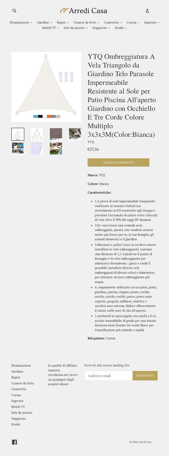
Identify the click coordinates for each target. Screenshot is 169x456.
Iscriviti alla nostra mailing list (106, 365)
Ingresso (150, 22)
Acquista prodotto (118, 162)
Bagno (62, 22)
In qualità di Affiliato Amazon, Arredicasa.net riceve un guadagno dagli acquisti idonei (63, 374)
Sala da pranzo (75, 28)
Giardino (43, 22)
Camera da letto (85, 22)
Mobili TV (49, 28)
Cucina (132, 22)
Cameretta (112, 22)
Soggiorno (100, 28)
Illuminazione (20, 22)
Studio (120, 28)
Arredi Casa (145, 441)
